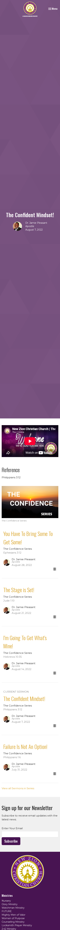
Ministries (7, 896)
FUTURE (7, 911)
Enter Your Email (12, 828)
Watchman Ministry (13, 907)
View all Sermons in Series (18, 788)
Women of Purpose (13, 918)
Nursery (6, 900)
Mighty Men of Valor (13, 914)
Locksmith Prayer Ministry (17, 925)
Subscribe (11, 841)
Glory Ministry (10, 904)
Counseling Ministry (13, 921)
